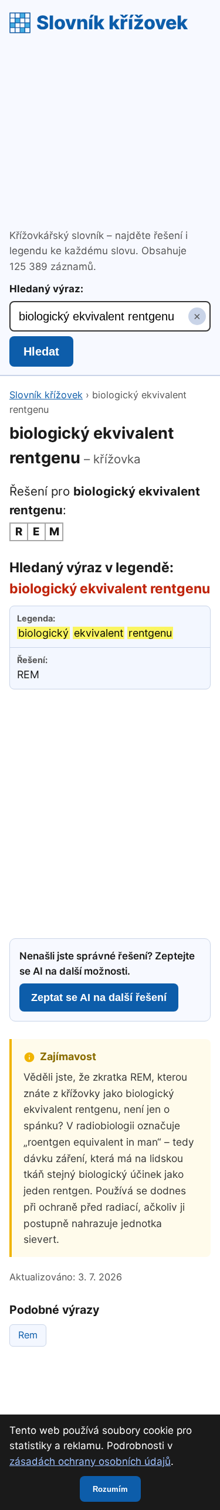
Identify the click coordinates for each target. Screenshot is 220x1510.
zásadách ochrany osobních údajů (90, 1461)
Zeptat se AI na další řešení (99, 997)
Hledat (41, 351)
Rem (28, 1335)
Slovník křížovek (112, 22)
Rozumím (110, 1489)
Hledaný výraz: (46, 289)
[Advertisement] (110, 133)
